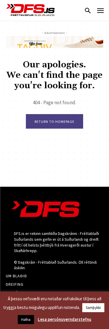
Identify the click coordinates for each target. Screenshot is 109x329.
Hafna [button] (26, 319)
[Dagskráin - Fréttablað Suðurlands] (30, 10)
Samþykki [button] (93, 307)
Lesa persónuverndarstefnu (64, 319)
